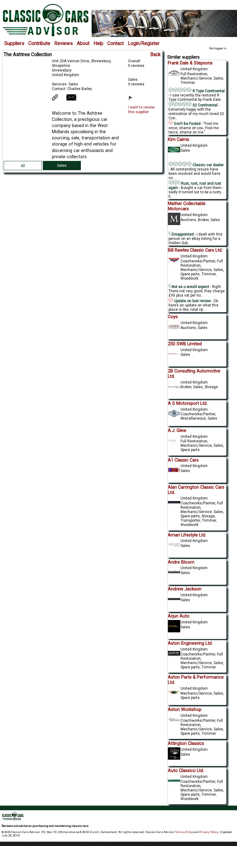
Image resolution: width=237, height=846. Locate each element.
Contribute (39, 43)
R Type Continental (208, 91)
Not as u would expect (190, 287)
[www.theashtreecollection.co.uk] (59, 99)
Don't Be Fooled (187, 123)
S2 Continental (205, 105)
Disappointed (182, 234)
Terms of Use (184, 832)
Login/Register (144, 43)
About (83, 43)
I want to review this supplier (141, 109)
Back (155, 54)
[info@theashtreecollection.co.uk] (75, 99)
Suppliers (14, 43)
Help (98, 43)
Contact (115, 43)
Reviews (63, 43)
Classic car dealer (208, 165)
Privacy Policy (208, 832)
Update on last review (192, 301)
